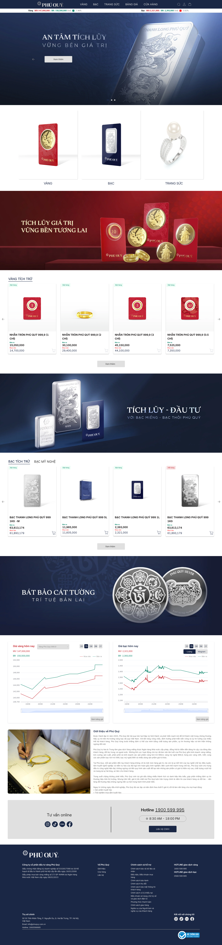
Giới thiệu (101, 869)
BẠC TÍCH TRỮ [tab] (19, 461)
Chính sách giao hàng (140, 905)
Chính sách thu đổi (138, 884)
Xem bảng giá (97, 719)
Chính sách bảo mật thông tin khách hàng (143, 888)
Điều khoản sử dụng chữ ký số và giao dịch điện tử (143, 897)
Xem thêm (58, 59)
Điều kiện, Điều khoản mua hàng (142, 875)
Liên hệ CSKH (162, 829)
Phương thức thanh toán (141, 902)
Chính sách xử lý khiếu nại (142, 893)
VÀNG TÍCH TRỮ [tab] (20, 279)
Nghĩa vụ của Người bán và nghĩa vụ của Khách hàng (142, 909)
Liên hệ (101, 875)
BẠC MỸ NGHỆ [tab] (45, 461)
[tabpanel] (111, 318)
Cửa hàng (102, 872)
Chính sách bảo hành (139, 880)
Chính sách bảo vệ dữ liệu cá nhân (143, 870)
